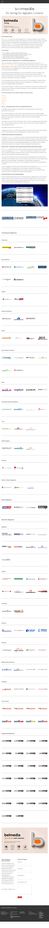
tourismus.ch (4, 98)
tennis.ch (3, 103)
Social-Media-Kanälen (42, 166)
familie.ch (3, 95)
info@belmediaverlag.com (15, 916)
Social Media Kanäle (41, 916)
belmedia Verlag (6, 39)
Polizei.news (5, 149)
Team (40, 911)
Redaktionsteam (11, 137)
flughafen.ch (4, 100)
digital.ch (3, 102)
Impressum (41, 917)
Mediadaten (41, 913)
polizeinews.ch (16, 150)
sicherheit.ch (4, 97)
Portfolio (12, 44)
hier (29, 181)
